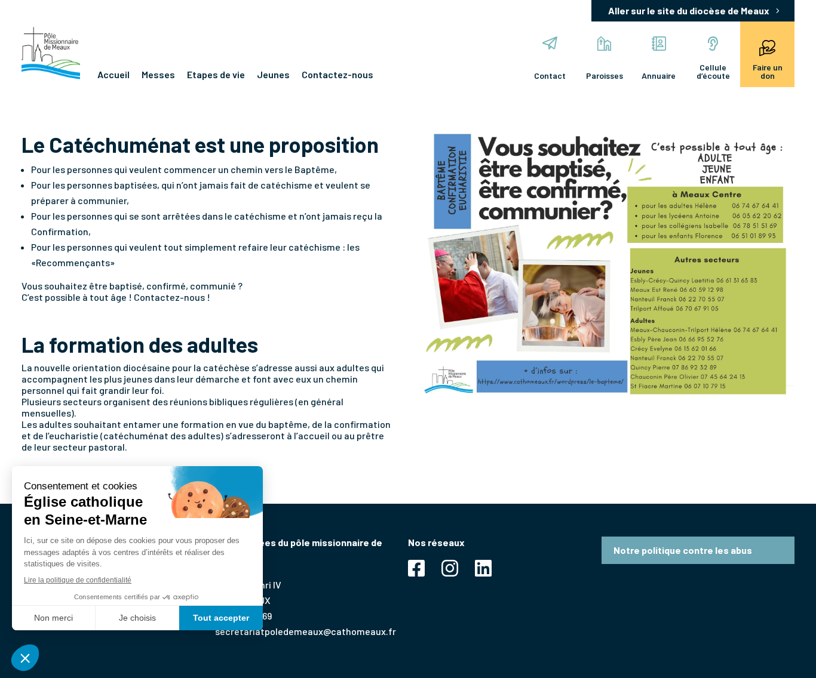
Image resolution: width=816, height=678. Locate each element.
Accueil (113, 74)
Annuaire (659, 75)
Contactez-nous (337, 74)
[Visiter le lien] (51, 53)
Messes (158, 74)
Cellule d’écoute (713, 71)
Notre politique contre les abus (682, 550)
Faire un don (768, 71)
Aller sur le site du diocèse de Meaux (688, 10)
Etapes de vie (216, 74)
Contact (550, 75)
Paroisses (604, 75)
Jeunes (273, 74)
